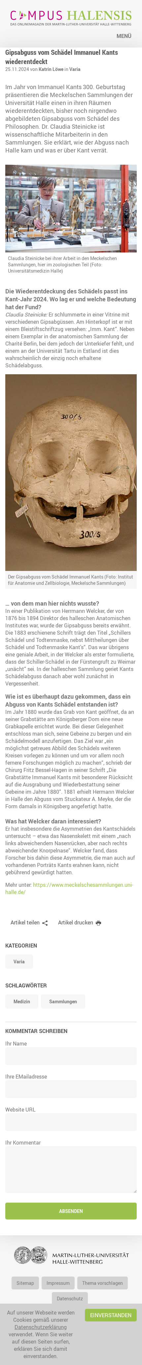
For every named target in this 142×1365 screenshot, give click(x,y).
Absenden (71, 1211)
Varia (75, 69)
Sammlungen (63, 1001)
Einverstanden (110, 1315)
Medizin (22, 1001)
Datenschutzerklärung (41, 1327)
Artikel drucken (75, 922)
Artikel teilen (25, 922)
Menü (124, 36)
